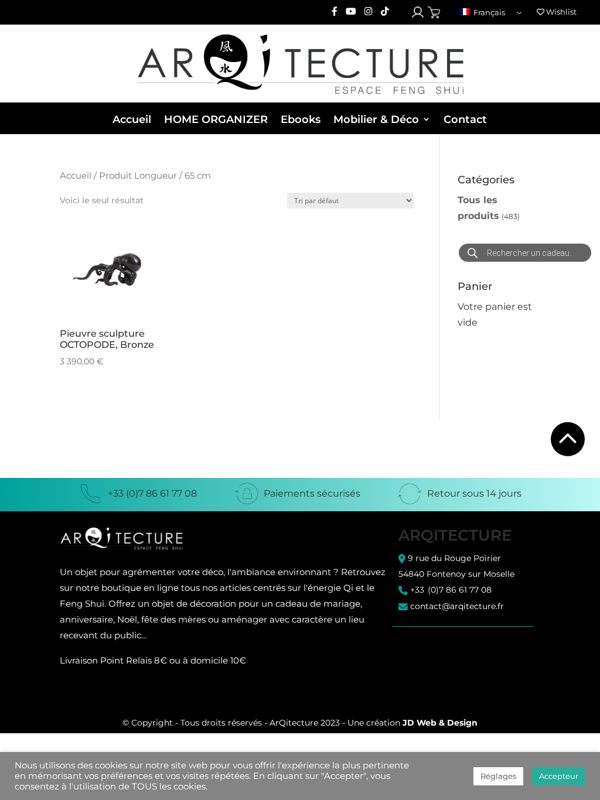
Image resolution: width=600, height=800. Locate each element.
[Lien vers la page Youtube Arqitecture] (351, 12)
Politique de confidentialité (450, 653)
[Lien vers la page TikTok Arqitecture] (385, 12)
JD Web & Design (440, 722)
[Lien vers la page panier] (434, 13)
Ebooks (301, 119)
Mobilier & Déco (376, 119)
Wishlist (560, 11)
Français (488, 12)
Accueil (131, 119)
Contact (465, 119)
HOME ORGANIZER (216, 119)
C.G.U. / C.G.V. (423, 644)
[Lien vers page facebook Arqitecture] (335, 12)
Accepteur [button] (558, 776)
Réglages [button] (498, 776)
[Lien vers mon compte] (418, 12)
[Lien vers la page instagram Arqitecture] (368, 12)
